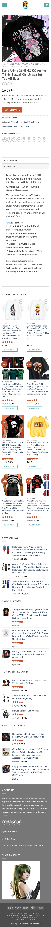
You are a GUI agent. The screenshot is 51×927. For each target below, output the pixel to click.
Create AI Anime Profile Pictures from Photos (23, 845)
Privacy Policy (33, 915)
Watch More (12, 110)
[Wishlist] (46, 5)
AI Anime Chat (9, 839)
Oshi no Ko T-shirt (22, 126)
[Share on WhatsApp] (4, 139)
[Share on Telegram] (44, 139)
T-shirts (35, 64)
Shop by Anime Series (15, 915)
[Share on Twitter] (19, 139)
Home (4, 64)
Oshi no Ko (10, 126)
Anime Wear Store (19, 64)
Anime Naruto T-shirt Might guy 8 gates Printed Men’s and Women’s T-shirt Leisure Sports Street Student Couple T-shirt (37, 389)
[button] (4, 5)
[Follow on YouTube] (19, 822)
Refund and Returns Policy (25, 917)
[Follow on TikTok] (14, 822)
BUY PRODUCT (10, 350)
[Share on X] (14, 139)
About (13, 913)
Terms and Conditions (25, 919)
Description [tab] (10, 160)
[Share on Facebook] (9, 139)
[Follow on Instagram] (9, 822)
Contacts (35, 913)
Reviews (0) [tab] (9, 166)
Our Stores (23, 913)
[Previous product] (9, 84)
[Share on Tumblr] (39, 139)
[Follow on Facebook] (4, 822)
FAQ (43, 915)
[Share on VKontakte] (34, 139)
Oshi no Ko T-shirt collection (24, 65)
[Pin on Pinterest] (29, 139)
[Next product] (4, 84)
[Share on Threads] (24, 139)
